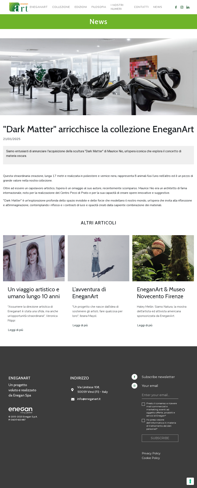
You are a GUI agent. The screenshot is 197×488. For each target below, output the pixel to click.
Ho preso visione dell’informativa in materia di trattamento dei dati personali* (161, 424)
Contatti (141, 7)
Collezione (61, 7)
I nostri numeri (117, 7)
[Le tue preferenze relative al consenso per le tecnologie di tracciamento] (190, 481)
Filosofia (99, 7)
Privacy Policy (151, 453)
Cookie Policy (151, 458)
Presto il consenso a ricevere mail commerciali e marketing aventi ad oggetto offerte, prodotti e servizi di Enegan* (161, 409)
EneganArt (39, 7)
